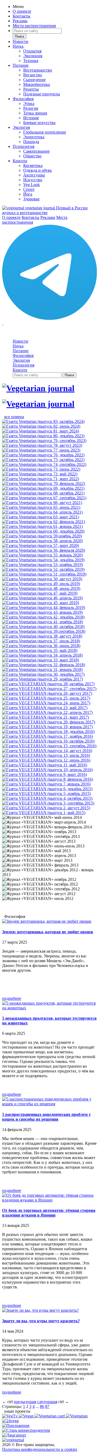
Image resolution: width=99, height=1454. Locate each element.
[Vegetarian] (77, 1416)
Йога (27, 194)
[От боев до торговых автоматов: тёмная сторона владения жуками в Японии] (49, 1200)
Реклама (20, 21)
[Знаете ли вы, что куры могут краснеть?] (40, 1310)
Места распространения (34, 25)
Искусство (32, 180)
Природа (31, 141)
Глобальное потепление (44, 132)
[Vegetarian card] (50, 1416)
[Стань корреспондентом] (26, 1430)
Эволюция (32, 56)
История (31, 118)
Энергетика (33, 137)
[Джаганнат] (14, 1435)
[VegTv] (10, 1416)
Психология (23, 146)
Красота (20, 160)
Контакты (21, 16)
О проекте (22, 11)
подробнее (11, 998)
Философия (23, 98)
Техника (30, 60)
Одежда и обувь (37, 170)
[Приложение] (16, 1425)
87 (47, 1406)
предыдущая (25, 1401)
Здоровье (31, 199)
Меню (18, 6)
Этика (28, 103)
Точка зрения (35, 113)
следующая (47, 1401)
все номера (14, 416)
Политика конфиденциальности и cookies (39, 1449)
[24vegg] (10, 1420)
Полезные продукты (41, 94)
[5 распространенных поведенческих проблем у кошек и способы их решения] (49, 1104)
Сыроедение (34, 79)
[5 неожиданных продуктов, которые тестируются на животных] (49, 1008)
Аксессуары (34, 175)
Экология (21, 127)
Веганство (32, 75)
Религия (30, 108)
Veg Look (31, 184)
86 (42, 1406)
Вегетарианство (37, 70)
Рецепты (31, 89)
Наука (18, 46)
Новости (20, 41)
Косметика (33, 165)
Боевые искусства (39, 122)
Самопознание (36, 151)
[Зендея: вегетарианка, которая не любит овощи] (46, 921)
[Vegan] (27, 1416)
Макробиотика (36, 84)
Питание (21, 65)
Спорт (29, 189)
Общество (32, 156)
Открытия (32, 51)
